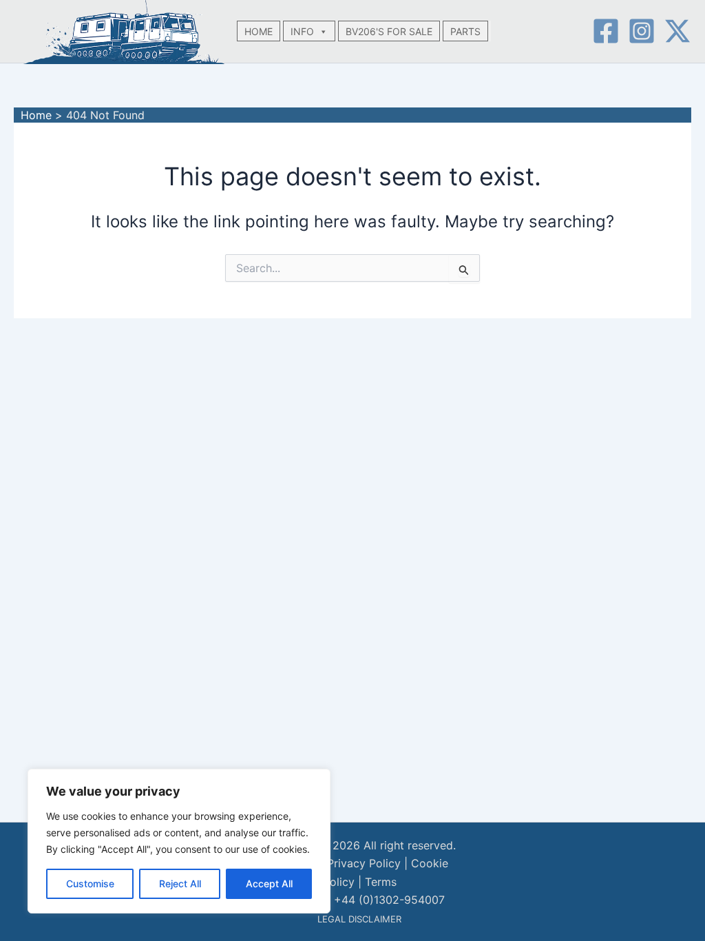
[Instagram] (641, 31)
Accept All (269, 883)
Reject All (180, 883)
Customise (90, 883)
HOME (258, 31)
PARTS (465, 31)
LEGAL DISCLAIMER (359, 918)
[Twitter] (677, 31)
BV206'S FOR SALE (389, 31)
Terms (381, 882)
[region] (179, 841)
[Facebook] (606, 31)
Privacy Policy (364, 863)
